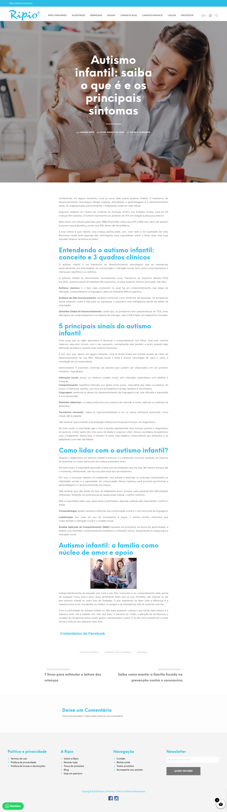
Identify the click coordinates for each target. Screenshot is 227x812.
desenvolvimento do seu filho (76, 357)
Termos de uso (19, 758)
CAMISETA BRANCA (152, 16)
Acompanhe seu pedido (130, 769)
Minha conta (123, 762)
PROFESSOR (187, 16)
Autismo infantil (89, 652)
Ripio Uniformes (57, 16)
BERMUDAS (96, 16)
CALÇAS (172, 16)
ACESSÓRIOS (78, 16)
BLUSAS (111, 16)
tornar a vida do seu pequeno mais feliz (80, 621)
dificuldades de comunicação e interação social (107, 268)
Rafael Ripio (87, 132)
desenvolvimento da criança (94, 484)
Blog (66, 769)
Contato (121, 758)
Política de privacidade (23, 762)
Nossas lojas (71, 762)
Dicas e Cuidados (140, 132)
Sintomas (142, 652)
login (88, 715)
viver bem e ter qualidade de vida (148, 231)
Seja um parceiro (73, 773)
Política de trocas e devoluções (28, 765)
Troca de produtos (74, 765)
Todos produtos (125, 765)
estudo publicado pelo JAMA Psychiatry (97, 221)
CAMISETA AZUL (128, 16)
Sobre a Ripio (71, 758)
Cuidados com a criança (117, 652)
